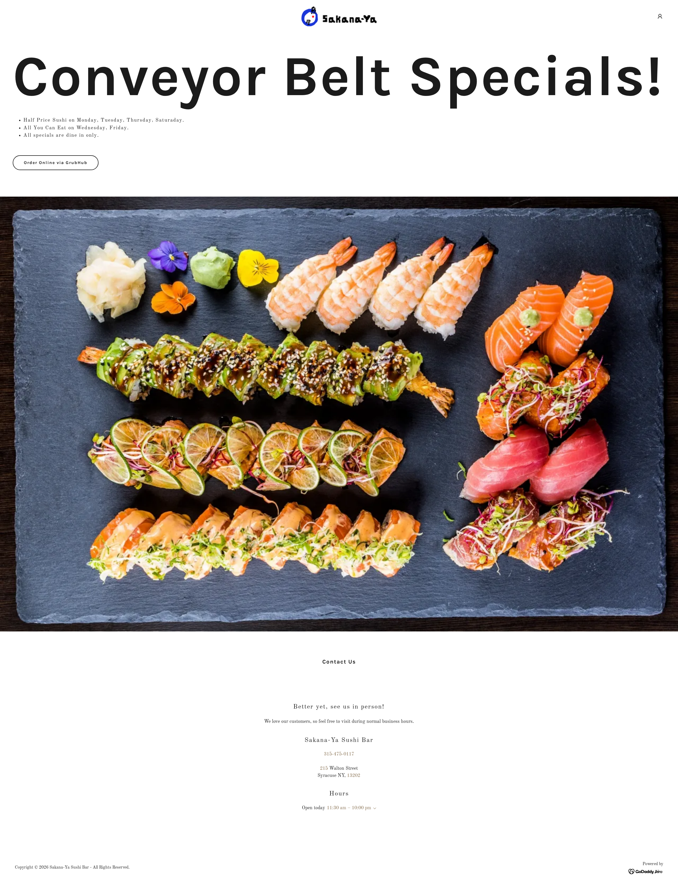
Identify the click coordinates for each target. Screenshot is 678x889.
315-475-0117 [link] (339, 754)
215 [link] (324, 768)
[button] (660, 16)
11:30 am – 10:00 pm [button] (349, 808)
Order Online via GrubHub (55, 162)
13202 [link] (353, 775)
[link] (339, 16)
